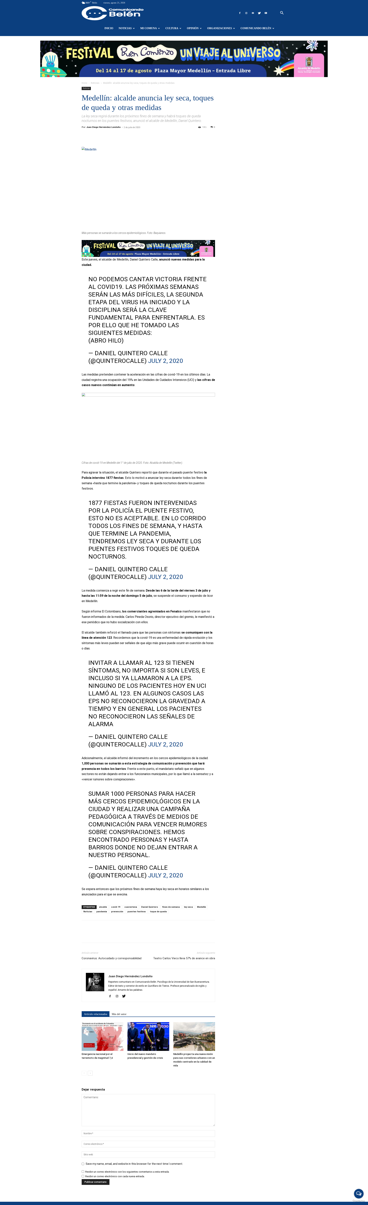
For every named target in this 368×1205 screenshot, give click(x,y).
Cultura (171, 28)
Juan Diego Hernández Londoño (103, 127)
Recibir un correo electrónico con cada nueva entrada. (115, 1176)
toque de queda (158, 911)
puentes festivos (136, 911)
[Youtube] (266, 13)
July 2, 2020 (165, 360)
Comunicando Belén (256, 28)
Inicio (108, 28)
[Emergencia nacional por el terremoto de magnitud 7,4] (102, 1036)
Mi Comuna (148, 28)
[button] (281, 13)
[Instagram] (246, 13)
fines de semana (171, 907)
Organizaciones (219, 28)
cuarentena (130, 907)
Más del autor (119, 1014)
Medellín (201, 907)
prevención (117, 911)
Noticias (125, 28)
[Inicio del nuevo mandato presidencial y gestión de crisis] (148, 1036)
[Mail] (253, 13)
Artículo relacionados (95, 1014)
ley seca (188, 907)
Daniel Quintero (149, 907)
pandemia (101, 911)
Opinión (193, 28)
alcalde (103, 907)
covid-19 (115, 907)
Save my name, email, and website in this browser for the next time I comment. (134, 1163)
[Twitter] (259, 13)
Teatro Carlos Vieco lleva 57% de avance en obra (184, 958)
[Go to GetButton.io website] (359, 1201)
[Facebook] (240, 13)
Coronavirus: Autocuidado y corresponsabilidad (111, 958)
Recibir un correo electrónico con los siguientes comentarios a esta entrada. (127, 1171)
